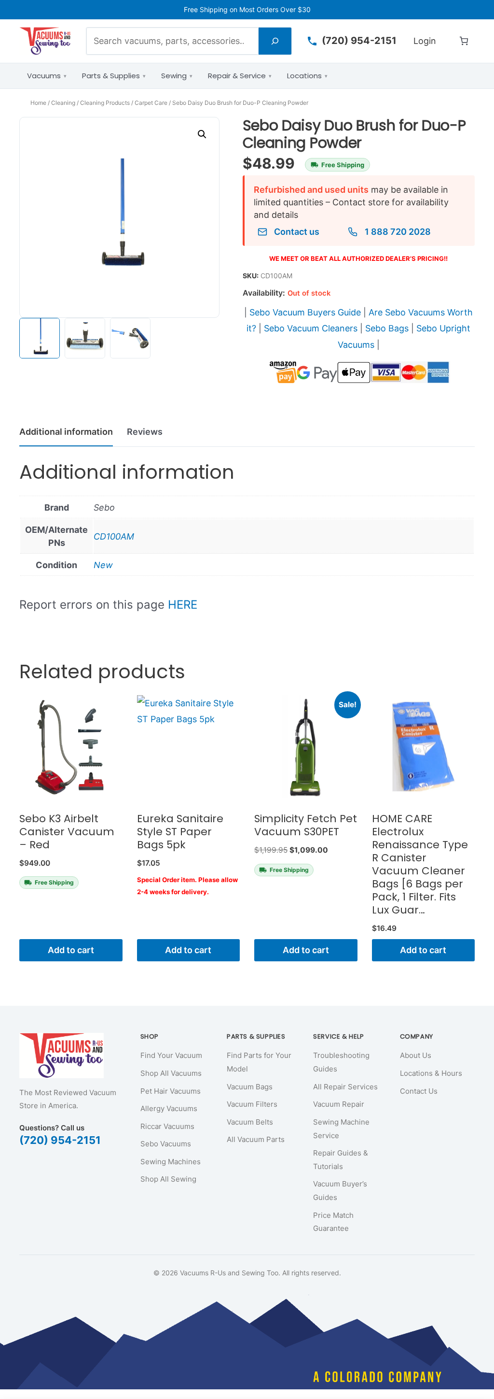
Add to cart (71, 950)
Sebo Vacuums (165, 1143)
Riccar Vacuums (167, 1126)
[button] (202, 134)
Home (38, 102)
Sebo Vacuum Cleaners (310, 328)
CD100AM (114, 536)
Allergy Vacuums (168, 1108)
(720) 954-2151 (60, 1140)
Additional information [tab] (66, 432)
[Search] (275, 41)
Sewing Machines (170, 1161)
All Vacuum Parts (256, 1139)
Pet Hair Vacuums (170, 1091)
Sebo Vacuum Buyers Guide (305, 312)
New (103, 565)
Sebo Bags (387, 328)
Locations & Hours (431, 1073)
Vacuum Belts (250, 1122)
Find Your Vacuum (171, 1055)
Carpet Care (151, 102)
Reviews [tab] (145, 432)
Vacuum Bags (250, 1086)
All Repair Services (345, 1086)
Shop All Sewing (168, 1179)
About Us (415, 1055)
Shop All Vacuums (171, 1073)
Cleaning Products (105, 102)
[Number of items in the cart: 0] (464, 41)
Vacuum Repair (338, 1104)
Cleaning (63, 102)
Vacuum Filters (252, 1104)
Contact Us (419, 1091)
